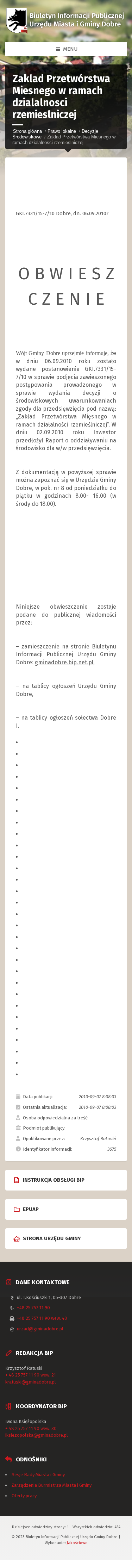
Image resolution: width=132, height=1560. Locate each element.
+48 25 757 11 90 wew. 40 (42, 1318)
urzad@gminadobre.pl (40, 1328)
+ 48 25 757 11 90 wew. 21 (30, 1375)
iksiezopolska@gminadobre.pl (36, 1435)
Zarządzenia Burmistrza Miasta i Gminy (52, 1485)
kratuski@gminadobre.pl (30, 1382)
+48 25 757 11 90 (33, 1307)
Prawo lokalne (62, 131)
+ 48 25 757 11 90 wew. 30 (31, 1428)
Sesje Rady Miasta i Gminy (38, 1474)
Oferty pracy (24, 1495)
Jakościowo (77, 1542)
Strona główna (27, 131)
